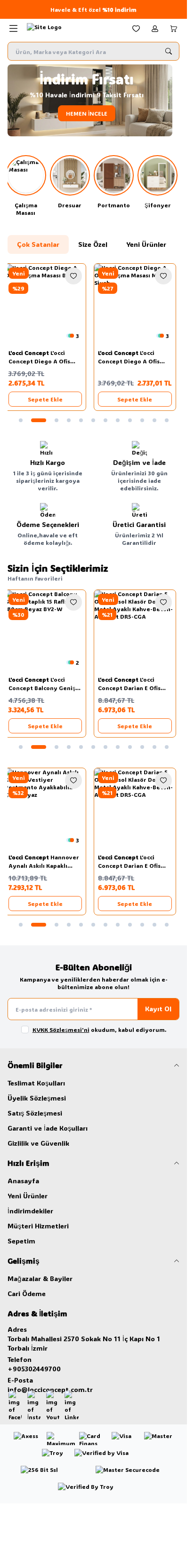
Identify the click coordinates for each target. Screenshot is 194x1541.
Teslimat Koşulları (36, 1082)
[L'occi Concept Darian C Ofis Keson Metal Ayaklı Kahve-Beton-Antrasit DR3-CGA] (138, 630)
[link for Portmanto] (116, 181)
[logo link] (72, 28)
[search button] (168, 51)
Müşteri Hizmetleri (38, 1225)
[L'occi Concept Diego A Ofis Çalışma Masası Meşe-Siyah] (138, 304)
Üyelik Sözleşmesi (37, 1097)
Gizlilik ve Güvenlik (38, 1143)
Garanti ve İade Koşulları (48, 1128)
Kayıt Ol (158, 1008)
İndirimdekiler (30, 1210)
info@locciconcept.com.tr (50, 1389)
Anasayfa (23, 1180)
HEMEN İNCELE (93, 113)
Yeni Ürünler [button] (146, 244)
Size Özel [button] (92, 244)
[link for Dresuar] (71, 181)
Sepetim (21, 1240)
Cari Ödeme (27, 1293)
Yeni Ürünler (28, 1195)
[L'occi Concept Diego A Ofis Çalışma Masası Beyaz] (48, 304)
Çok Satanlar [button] (38, 244)
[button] (21, 420)
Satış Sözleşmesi (35, 1113)
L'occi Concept (33, 352)
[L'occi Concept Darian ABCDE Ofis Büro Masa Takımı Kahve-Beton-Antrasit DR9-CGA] (138, 808)
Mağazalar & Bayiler (40, 1278)
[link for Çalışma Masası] (28, 185)
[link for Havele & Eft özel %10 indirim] (93, 9)
